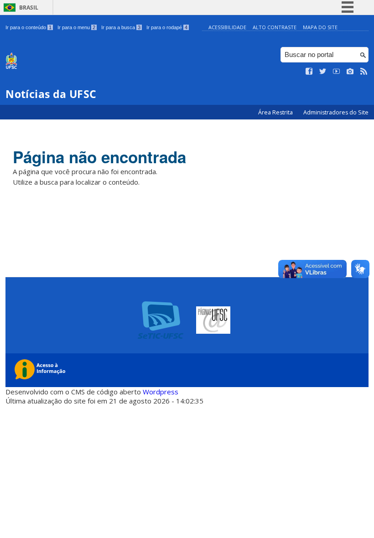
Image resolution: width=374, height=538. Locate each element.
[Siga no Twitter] (323, 71)
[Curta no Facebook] (309, 71)
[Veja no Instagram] (350, 71)
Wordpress (160, 391)
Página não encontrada (99, 156)
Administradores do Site (336, 112)
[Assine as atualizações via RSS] (364, 71)
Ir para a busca (120, 27)
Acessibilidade (227, 27)
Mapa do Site (320, 27)
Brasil (28, 7)
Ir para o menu (76, 27)
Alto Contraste (274, 27)
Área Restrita (276, 112)
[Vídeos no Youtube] (336, 71)
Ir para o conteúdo (28, 27)
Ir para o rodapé (166, 27)
